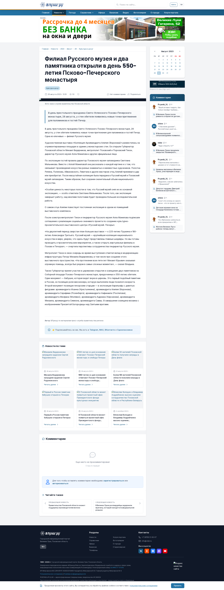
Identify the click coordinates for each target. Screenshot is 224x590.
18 (171, 66)
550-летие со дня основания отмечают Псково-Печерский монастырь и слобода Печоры (93, 378)
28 (155, 73)
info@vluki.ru (147, 541)
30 (163, 73)
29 (76, 49)
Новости (54, 49)
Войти (174, 4)
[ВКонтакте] (140, 551)
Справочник (94, 540)
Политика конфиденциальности (75, 574)
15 (159, 66)
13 (180, 63)
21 (155, 69)
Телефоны (93, 550)
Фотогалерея (118, 540)
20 (180, 66)
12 (175, 63)
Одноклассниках (125, 330)
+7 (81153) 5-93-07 (149, 537)
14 (155, 66)
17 (167, 66)
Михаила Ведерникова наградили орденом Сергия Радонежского (57, 378)
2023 (62, 49)
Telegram (94, 330)
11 (171, 63)
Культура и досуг (86, 49)
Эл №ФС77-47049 (117, 567)
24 (167, 69)
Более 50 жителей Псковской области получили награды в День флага (127, 378)
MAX (101, 330)
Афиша (91, 544)
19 (175, 66)
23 (163, 69)
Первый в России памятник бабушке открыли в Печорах (57, 416)
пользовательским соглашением (143, 586)
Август (69, 49)
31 (167, 73)
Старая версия (119, 547)
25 (171, 69)
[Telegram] (153, 551)
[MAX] (159, 551)
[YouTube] (165, 551)
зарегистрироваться (113, 480)
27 (180, 69)
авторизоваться (60, 483)
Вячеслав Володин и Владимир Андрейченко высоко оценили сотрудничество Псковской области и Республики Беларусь (126, 418)
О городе (117, 544)
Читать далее (50, 385)
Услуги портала (119, 537)
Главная (45, 49)
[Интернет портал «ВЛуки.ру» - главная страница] (51, 4)
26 (176, 69)
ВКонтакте (110, 330)
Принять (178, 586)
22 (159, 69)
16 (163, 66)
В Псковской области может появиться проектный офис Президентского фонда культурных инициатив (92, 418)
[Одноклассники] (147, 551)
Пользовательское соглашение (51, 574)
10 (167, 63)
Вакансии (93, 547)
